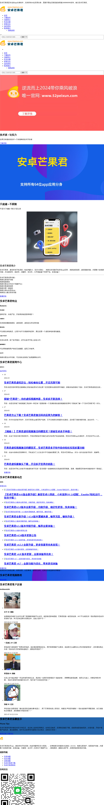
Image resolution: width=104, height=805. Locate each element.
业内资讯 (7, 26)
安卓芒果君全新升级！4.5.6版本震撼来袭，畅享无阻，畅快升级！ (39, 516)
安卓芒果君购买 (9, 765)
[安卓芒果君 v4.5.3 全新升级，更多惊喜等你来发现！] (23, 540)
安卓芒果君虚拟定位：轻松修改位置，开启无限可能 (32, 382)
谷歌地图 (7, 761)
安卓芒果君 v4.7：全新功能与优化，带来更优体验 (31, 563)
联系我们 (7, 28)
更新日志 (7, 24)
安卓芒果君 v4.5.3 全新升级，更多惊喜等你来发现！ (32, 544)
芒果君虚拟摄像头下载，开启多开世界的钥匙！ (29, 464)
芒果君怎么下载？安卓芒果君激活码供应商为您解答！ (33, 415)
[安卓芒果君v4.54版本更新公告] (15, 530)
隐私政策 (11, 30)
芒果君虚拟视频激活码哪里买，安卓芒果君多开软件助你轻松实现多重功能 (44, 447)
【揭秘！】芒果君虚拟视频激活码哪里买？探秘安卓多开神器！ (38, 431)
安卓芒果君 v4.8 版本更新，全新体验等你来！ (28, 554)
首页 (5, 15)
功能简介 (7, 20)
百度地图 (7, 756)
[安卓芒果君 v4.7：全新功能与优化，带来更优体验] (22, 559)
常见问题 (7, 22)
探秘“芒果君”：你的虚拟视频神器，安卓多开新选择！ (33, 399)
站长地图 (7, 758)
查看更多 (3, 296)
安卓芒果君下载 (9, 763)
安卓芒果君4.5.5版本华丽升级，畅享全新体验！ (29, 526)
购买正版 (3, 733)
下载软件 (7, 17)
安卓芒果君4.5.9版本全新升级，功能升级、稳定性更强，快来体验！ (40, 507)
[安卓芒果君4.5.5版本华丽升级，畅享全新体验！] (22, 521)
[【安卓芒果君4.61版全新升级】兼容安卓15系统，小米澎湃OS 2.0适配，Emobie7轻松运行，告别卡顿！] (41, 490)
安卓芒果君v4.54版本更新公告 (20, 535)
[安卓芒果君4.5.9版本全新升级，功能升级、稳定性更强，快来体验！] (29, 502)
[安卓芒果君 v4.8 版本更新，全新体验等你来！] (21, 549)
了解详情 (3, 143)
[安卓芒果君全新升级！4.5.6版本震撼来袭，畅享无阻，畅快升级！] (28, 512)
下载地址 (10, 733)
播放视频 (3, 580)
